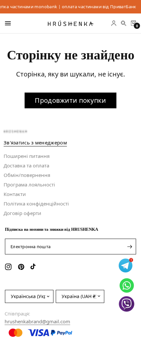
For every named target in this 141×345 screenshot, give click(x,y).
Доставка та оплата (26, 165)
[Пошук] (124, 23)
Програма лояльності (29, 184)
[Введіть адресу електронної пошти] (129, 246)
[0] (132, 23)
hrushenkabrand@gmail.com (37, 321)
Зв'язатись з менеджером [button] (35, 142)
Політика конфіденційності (36, 203)
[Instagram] (9, 267)
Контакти (15, 194)
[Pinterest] (22, 267)
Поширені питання (27, 156)
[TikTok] (34, 267)
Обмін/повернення (27, 175)
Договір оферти (22, 213)
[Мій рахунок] (114, 23)
